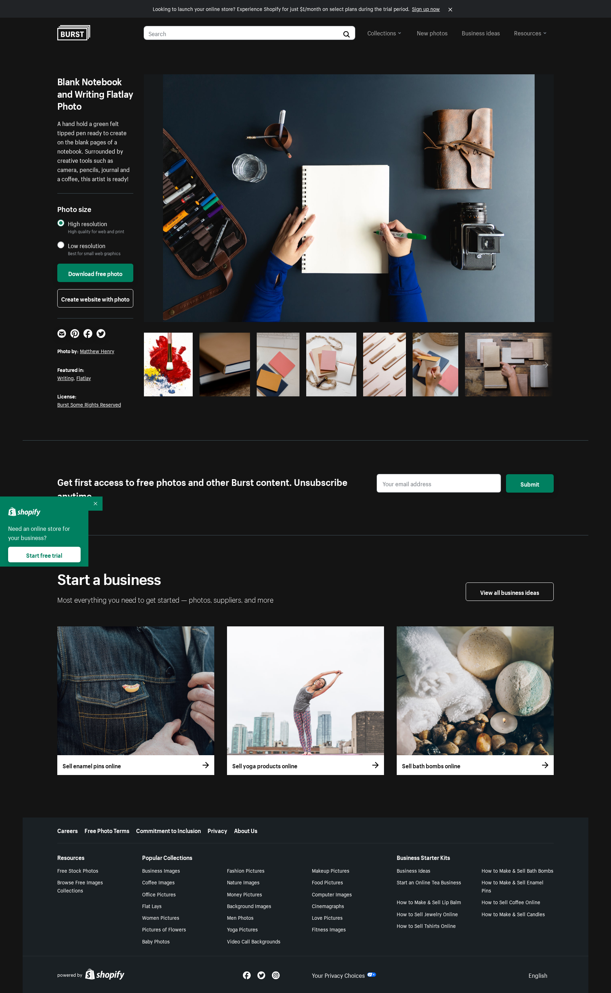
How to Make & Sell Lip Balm (429, 902)
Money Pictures (244, 894)
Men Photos (240, 917)
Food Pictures (327, 882)
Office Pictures (159, 894)
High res (203, 389)
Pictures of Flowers (164, 929)
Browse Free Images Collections (80, 886)
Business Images (161, 870)
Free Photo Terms (107, 829)
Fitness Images (329, 929)
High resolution (87, 223)
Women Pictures (160, 917)
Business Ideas (413, 870)
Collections (381, 32)
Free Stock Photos (77, 870)
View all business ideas (509, 591)
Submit (529, 483)
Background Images (249, 905)
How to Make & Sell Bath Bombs (517, 870)
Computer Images (332, 894)
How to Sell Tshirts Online (426, 925)
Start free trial (44, 554)
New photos (432, 32)
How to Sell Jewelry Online (427, 914)
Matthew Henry (97, 351)
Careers (67, 829)
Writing (65, 377)
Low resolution (86, 245)
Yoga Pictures (242, 929)
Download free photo (95, 272)
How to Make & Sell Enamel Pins (512, 886)
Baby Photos (156, 941)
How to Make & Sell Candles (513, 914)
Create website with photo (95, 298)
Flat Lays (152, 905)
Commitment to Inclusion (168, 829)
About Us (245, 829)
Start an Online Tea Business (429, 882)
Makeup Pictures (330, 870)
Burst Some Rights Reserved (89, 404)
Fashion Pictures (245, 870)
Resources (527, 32)
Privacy (217, 829)
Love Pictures (327, 917)
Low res (173, 389)
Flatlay (83, 377)
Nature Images (243, 882)
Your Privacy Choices (338, 974)
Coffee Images (158, 882)
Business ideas (481, 32)
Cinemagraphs (328, 905)
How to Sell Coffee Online (511, 902)
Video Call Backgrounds (253, 941)
